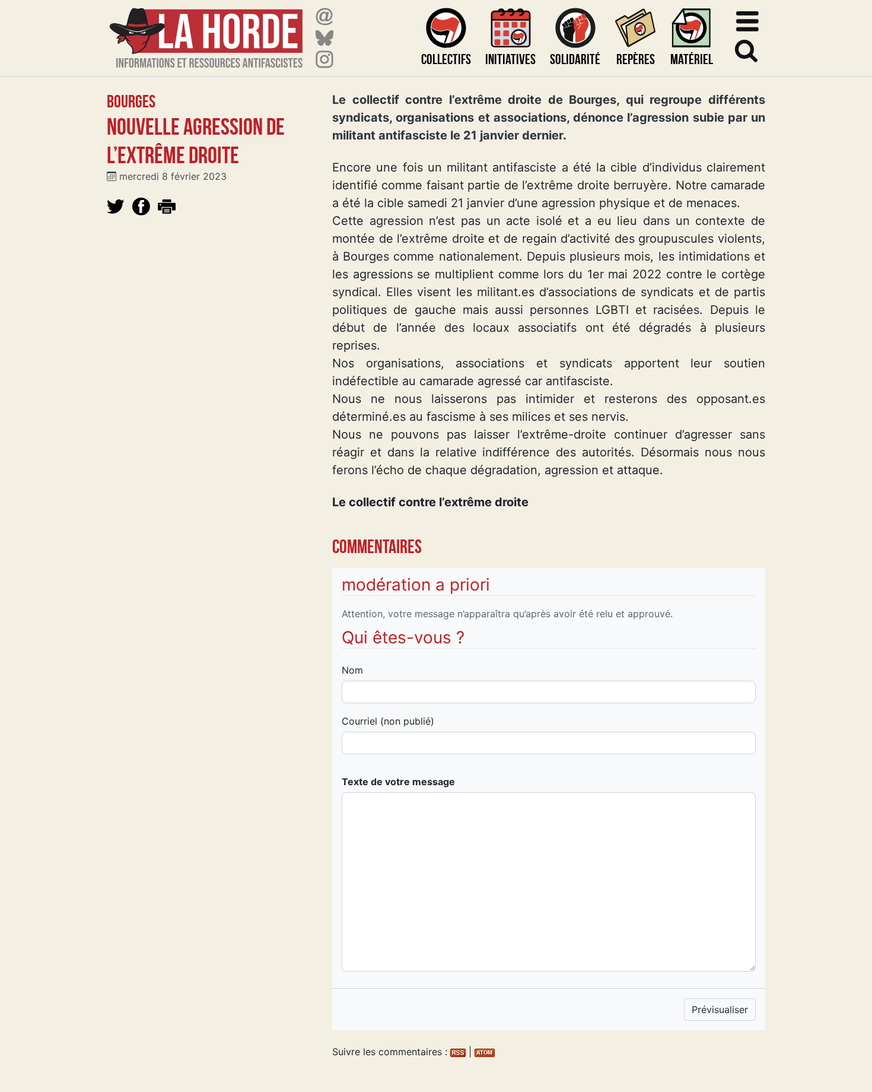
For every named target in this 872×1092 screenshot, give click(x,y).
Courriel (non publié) (388, 721)
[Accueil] (206, 30)
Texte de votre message (398, 782)
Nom (352, 670)
